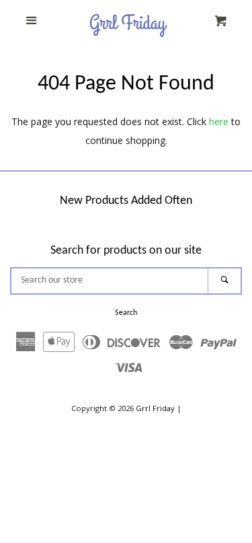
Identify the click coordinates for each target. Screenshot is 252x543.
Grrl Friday (155, 408)
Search (126, 313)
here (218, 121)
